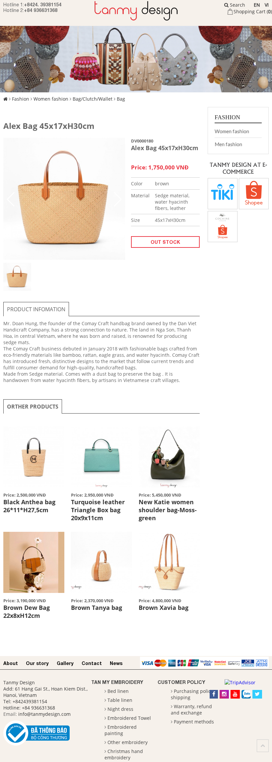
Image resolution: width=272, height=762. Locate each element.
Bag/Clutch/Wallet (92, 99)
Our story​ (37, 663)
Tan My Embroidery (117, 682)
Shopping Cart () (253, 11)
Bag (121, 99)
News (116, 663)
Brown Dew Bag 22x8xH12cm (26, 611)
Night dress (120, 709)
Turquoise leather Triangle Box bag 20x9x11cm (98, 510)
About (10, 663)
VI (267, 5)
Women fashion (51, 99)
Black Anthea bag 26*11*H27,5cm (29, 506)
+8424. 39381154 (42, 4)
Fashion (20, 99)
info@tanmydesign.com (44, 714)
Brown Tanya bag (96, 608)
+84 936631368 (40, 10)
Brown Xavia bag (163, 608)
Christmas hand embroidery (123, 754)
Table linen (119, 700)
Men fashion (228, 144)
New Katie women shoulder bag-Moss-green (168, 510)
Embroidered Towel (129, 718)
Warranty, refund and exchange (191, 709)
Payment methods (194, 721)
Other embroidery (127, 742)
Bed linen (118, 691)
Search (237, 5)
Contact (92, 663)
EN (257, 5)
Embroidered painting (120, 730)
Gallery (65, 663)
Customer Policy (181, 682)
